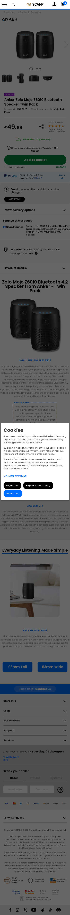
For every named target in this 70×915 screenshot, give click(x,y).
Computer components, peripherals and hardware (35, 4)
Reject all (12, 485)
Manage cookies (15, 475)
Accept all (13, 493)
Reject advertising (38, 485)
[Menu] (4, 4)
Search (13, 4)
